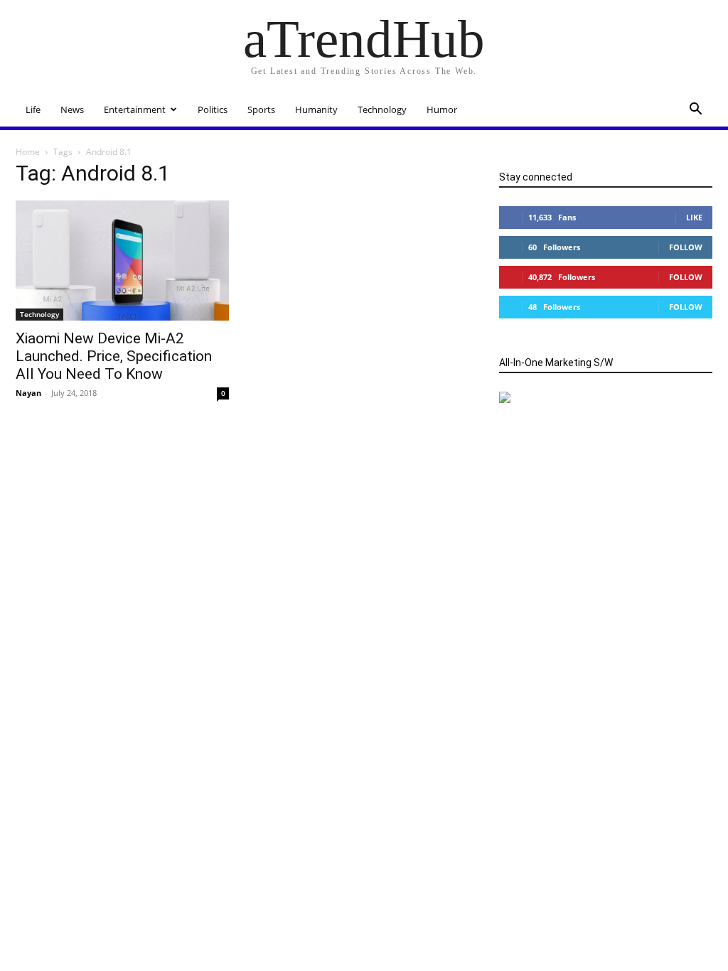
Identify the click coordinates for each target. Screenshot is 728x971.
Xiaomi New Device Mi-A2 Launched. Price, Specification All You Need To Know (114, 356)
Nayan (28, 392)
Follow (685, 247)
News (72, 109)
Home (28, 152)
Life (33, 109)
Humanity (316, 109)
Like (694, 217)
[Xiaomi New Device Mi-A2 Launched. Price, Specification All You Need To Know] (122, 260)
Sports (261, 109)
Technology (382, 109)
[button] (695, 110)
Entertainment (135, 109)
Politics (213, 109)
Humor (442, 109)
